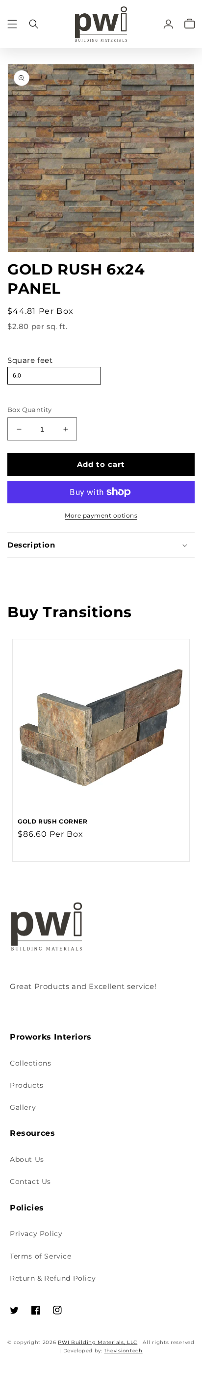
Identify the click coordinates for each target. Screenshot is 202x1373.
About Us (27, 1159)
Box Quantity (29, 409)
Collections (30, 1063)
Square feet (30, 360)
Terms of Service (41, 1256)
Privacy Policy (36, 1233)
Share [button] (29, 571)
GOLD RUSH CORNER (53, 821)
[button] (12, 24)
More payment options (101, 515)
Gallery (23, 1107)
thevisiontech (123, 1350)
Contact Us (30, 1181)
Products (27, 1085)
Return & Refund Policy (53, 1278)
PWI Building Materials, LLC (97, 1342)
